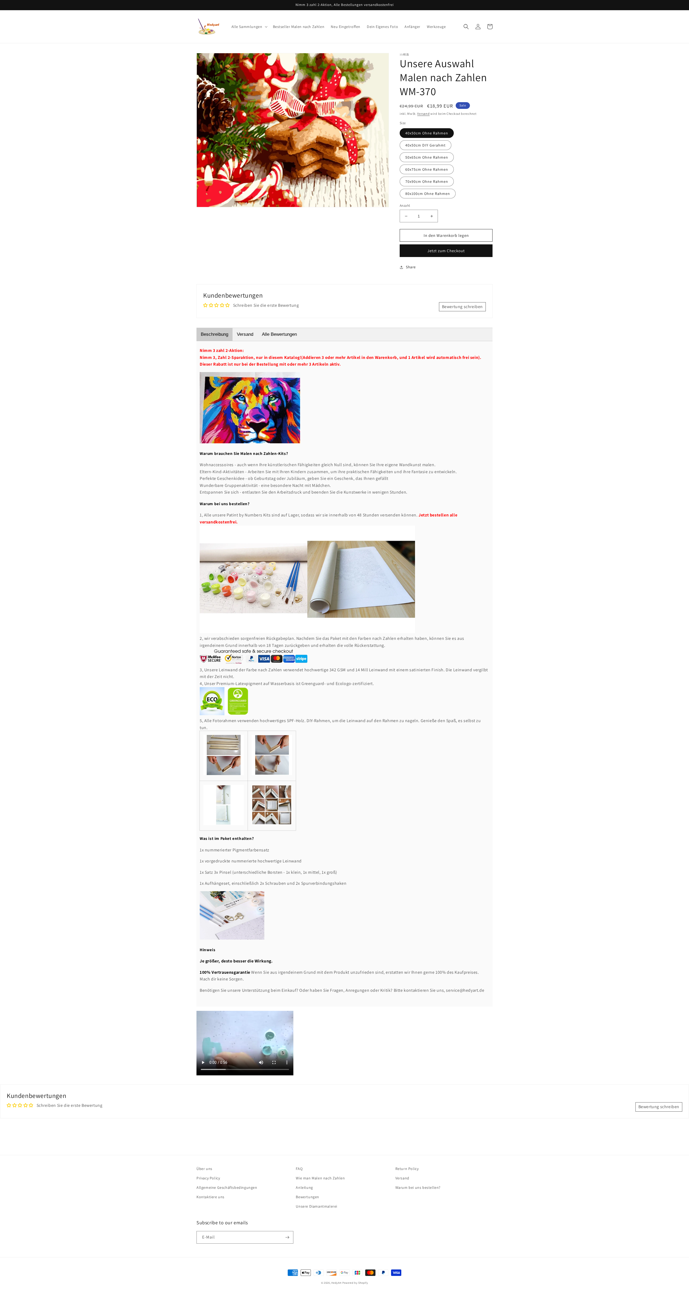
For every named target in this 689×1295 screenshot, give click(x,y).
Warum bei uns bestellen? (418, 1187)
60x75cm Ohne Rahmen (426, 169)
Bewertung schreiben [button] (462, 306)
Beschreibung (214, 334)
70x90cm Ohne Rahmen (426, 181)
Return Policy (407, 1168)
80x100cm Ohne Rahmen (427, 193)
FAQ (299, 1168)
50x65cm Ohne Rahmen (426, 157)
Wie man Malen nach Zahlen (320, 1178)
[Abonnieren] (287, 1237)
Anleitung (304, 1187)
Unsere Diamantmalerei (316, 1206)
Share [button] (411, 267)
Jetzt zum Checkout (446, 250)
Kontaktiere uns (210, 1196)
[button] (249, 26)
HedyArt (336, 1283)
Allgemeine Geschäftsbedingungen (226, 1187)
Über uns (204, 1168)
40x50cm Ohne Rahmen (426, 133)
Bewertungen (307, 1196)
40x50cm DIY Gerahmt (425, 145)
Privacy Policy (208, 1178)
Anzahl (405, 205)
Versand (423, 114)
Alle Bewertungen (279, 334)
